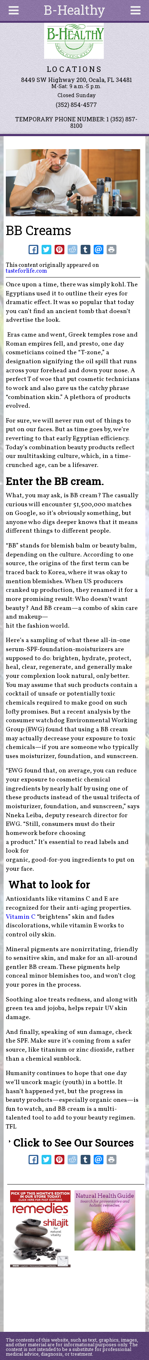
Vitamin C (21, 917)
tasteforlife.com (26, 271)
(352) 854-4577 (76, 104)
